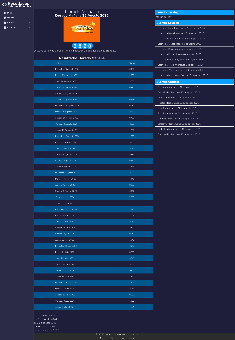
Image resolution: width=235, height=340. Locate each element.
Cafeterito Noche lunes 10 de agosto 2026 (179, 123)
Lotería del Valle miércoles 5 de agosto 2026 (181, 64)
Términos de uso (126, 338)
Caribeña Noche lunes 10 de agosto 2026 (179, 92)
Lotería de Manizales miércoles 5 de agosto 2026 (183, 75)
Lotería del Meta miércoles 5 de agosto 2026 (180, 70)
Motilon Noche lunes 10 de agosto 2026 (178, 102)
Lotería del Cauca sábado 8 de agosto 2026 (179, 43)
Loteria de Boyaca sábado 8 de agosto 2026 (180, 49)
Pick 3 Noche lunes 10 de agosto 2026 (177, 108)
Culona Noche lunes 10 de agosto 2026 (178, 118)
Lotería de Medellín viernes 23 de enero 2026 (181, 28)
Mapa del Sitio (107, 338)
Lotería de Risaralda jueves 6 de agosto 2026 (180, 59)
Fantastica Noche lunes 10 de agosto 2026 (179, 129)
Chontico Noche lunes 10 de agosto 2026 (179, 134)
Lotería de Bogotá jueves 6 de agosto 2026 (179, 54)
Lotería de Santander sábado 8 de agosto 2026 (181, 38)
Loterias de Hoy (163, 17)
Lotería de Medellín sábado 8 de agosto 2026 (181, 33)
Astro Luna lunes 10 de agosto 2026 (176, 97)
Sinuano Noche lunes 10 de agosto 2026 (178, 87)
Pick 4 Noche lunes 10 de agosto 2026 (177, 113)
